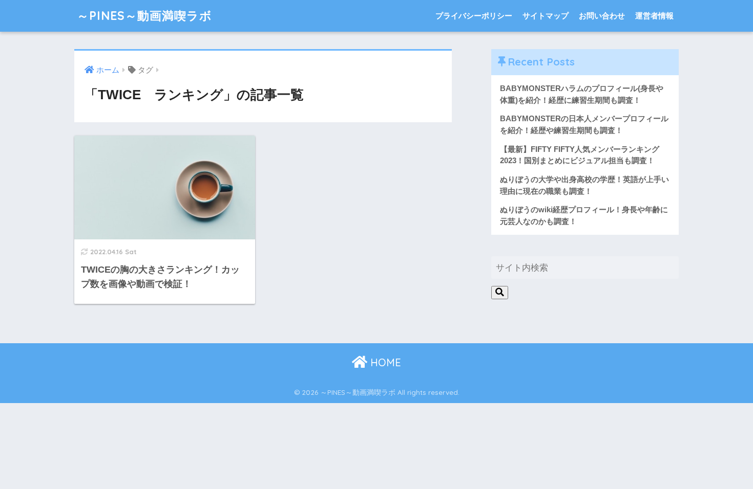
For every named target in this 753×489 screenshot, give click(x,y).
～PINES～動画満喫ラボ (144, 15)
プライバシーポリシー (473, 15)
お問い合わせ (602, 15)
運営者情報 (654, 15)
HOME (384, 362)
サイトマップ (545, 15)
